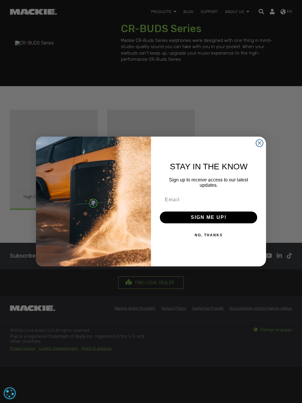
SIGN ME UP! (208, 217)
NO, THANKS (209, 235)
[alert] (10, 393)
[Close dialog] (259, 143)
